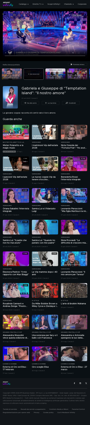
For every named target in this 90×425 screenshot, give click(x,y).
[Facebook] (74, 383)
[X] (86, 383)
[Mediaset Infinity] (8, 4)
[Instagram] (80, 383)
